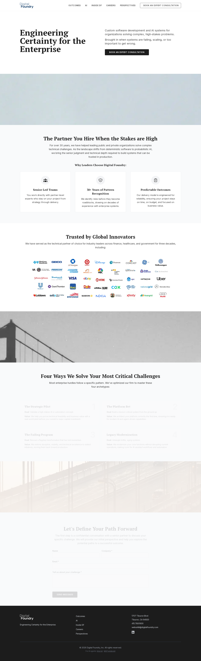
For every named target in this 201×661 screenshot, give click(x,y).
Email (55, 559)
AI (125, 5)
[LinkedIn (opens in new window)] (156, 632)
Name (55, 548)
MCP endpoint (109, 651)
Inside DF (135, 5)
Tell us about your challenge (67, 569)
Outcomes (113, 5)
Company (107, 548)
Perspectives (166, 5)
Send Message (65, 592)
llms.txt (100, 651)
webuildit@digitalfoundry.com (145, 627)
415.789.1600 (137, 623)
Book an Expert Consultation (127, 52)
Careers (149, 5)
